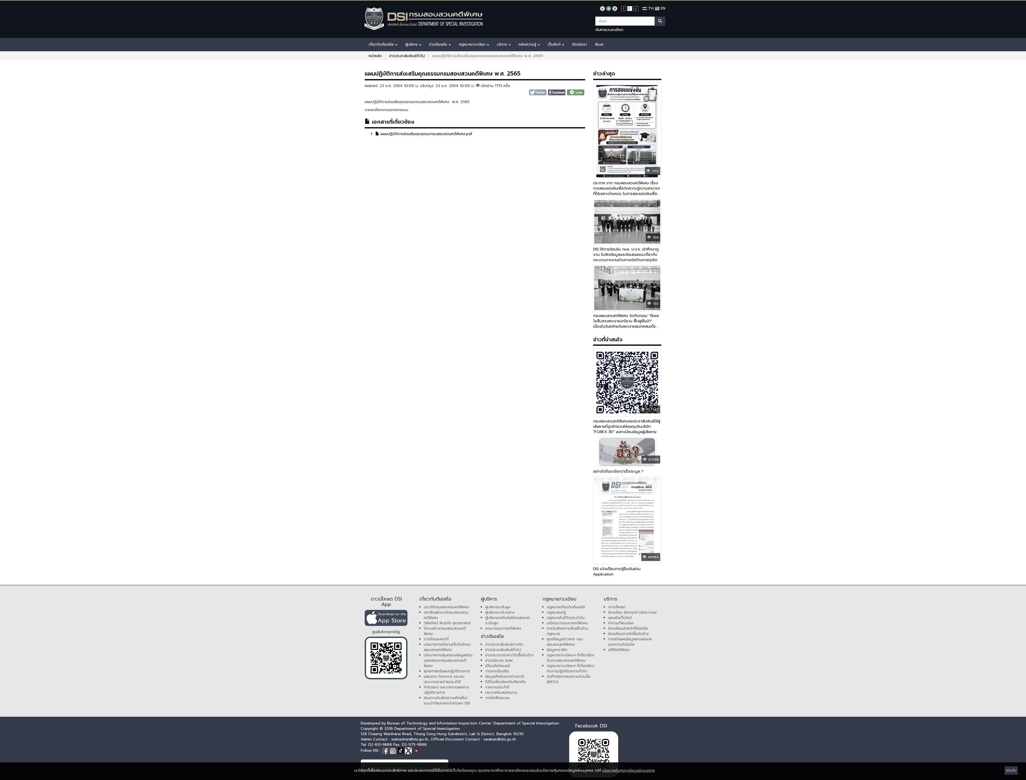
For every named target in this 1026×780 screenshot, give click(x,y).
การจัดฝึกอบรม (497, 698)
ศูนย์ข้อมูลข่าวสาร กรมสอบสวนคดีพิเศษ (565, 641)
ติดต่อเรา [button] (579, 44)
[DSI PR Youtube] (416, 750)
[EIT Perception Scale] (386, 658)
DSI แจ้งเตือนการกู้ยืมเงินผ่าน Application (616, 571)
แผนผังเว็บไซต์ (620, 618)
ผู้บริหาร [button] (412, 44)
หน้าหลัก (375, 56)
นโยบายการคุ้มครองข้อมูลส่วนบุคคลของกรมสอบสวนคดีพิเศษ (448, 660)
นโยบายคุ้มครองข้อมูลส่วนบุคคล (629, 770)
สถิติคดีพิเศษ (619, 650)
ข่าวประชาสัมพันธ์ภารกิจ (504, 644)
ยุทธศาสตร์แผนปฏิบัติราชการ (447, 671)
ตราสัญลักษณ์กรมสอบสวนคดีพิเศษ (446, 615)
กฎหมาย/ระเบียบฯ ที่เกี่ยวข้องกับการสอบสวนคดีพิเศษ (570, 657)
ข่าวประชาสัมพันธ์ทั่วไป (407, 56)
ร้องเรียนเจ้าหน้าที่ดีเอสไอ (628, 628)
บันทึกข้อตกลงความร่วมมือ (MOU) (568, 679)
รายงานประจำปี (497, 687)
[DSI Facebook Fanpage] (386, 750)
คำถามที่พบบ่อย (621, 623)
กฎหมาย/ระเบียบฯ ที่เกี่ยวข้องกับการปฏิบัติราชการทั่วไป (570, 668)
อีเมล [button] (599, 44)
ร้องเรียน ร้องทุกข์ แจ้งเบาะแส (632, 612)
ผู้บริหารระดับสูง (498, 607)
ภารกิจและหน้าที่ (436, 639)
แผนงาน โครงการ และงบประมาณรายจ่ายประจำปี (444, 679)
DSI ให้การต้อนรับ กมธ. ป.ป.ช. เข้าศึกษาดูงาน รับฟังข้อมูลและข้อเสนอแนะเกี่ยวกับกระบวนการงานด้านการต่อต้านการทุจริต (626, 254)
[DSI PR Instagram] (394, 750)
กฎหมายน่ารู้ (556, 612)
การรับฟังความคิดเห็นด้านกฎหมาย (567, 631)
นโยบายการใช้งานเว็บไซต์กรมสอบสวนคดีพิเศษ (447, 647)
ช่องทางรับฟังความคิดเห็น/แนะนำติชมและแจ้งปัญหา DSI (447, 700)
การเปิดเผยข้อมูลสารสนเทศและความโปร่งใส (630, 641)
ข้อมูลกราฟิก (557, 650)
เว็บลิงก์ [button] (555, 44)
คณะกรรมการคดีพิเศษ (503, 628)
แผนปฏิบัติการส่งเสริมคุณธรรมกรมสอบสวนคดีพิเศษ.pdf (425, 134)
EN (662, 8)
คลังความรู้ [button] (528, 44)
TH (650, 8)
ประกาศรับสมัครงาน (501, 692)
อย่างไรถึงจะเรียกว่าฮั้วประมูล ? (618, 471)
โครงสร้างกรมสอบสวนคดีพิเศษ (445, 631)
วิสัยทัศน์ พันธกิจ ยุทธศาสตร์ (447, 623)
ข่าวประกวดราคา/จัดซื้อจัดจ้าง (509, 655)
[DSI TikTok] (401, 750)
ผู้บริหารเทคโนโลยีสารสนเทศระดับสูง (507, 620)
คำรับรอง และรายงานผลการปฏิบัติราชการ (446, 689)
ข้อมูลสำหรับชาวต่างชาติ (504, 676)
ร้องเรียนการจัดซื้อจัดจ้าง (628, 634)
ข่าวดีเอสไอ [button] (439, 44)
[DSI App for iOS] (386, 618)
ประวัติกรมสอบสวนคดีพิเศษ (446, 607)
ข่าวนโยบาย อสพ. (499, 660)
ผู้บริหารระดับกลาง (500, 612)
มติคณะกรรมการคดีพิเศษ (567, 623)
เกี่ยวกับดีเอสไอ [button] (382, 44)
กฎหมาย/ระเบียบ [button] (473, 44)
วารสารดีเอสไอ (497, 671)
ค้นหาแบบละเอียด (609, 30)
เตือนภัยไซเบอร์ (497, 666)
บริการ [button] (502, 44)
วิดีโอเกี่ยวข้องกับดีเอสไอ (505, 682)
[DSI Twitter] (409, 750)
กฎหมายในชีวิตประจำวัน (566, 618)
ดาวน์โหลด (616, 607)
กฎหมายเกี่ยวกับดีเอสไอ (566, 607)
